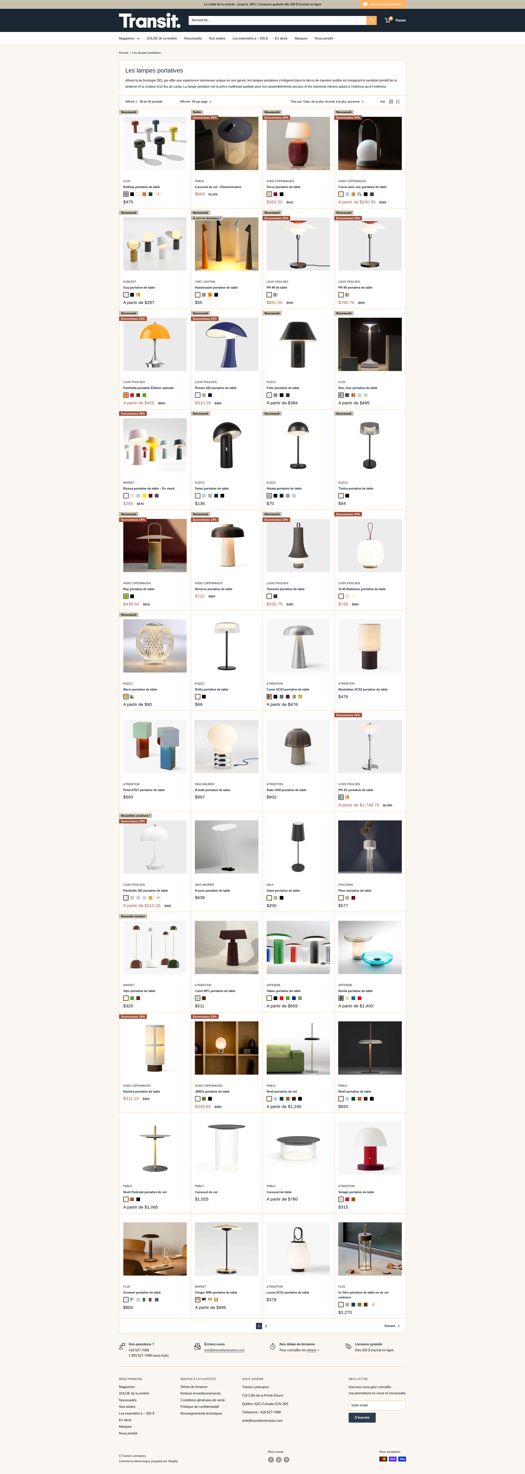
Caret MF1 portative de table (215, 991)
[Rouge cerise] (275, 194)
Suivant (389, 1326)
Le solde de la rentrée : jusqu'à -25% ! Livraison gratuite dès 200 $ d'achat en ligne (262, 4)
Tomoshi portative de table (286, 589)
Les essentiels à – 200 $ (250, 38)
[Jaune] (144, 496)
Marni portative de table (140, 689)
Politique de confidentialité (199, 1406)
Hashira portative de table (141, 1091)
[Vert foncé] (150, 194)
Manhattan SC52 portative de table (363, 689)
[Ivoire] (341, 194)
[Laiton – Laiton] (216, 1300)
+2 (157, 194)
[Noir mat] (132, 295)
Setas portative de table (212, 488)
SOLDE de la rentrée (162, 38)
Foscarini (345, 884)
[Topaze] (347, 998)
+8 (157, 897)
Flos (126, 181)
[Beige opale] (132, 898)
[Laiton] (138, 295)
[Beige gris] (288, 496)
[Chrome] (275, 295)
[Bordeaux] (204, 998)
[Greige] (204, 395)
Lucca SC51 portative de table (288, 1292)
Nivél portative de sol (282, 1091)
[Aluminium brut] (138, 1300)
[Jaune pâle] (353, 596)
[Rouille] (353, 1199)
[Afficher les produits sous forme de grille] (391, 101)
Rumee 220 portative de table (215, 388)
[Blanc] (138, 194)
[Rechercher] (371, 20)
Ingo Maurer (204, 784)
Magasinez (127, 38)
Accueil (123, 52)
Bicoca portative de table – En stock (149, 488)
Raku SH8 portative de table (286, 790)
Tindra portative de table (355, 488)
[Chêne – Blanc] (198, 1300)
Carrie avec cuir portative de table (362, 187)
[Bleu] (294, 998)
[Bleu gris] (281, 696)
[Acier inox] (359, 194)
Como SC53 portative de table (288, 689)
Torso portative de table (283, 187)
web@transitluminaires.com (224, 1350)
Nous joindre (324, 38)
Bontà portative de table (355, 991)
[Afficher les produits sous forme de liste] (398, 101)
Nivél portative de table (354, 1091)
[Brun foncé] (275, 596)
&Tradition (275, 683)
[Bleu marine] (216, 496)
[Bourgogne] (150, 496)
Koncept (129, 281)
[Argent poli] (132, 1300)
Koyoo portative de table (212, 890)
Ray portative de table (138, 589)
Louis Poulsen (277, 281)
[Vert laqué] (144, 1300)
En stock (281, 38)
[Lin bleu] (347, 194)
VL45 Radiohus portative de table (362, 589)
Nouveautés (193, 38)
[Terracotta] (288, 1099)
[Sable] (269, 194)
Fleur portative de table (354, 890)
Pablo (199, 181)
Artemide (274, 985)
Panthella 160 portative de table (145, 890)
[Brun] (138, 395)
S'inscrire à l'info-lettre (386, 4)
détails (311, 1350)
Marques (301, 38)
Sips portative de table (139, 991)
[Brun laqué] (150, 1300)
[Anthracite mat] (157, 1300)
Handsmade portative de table (216, 287)
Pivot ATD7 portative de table (144, 790)
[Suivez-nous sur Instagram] (279, 1459)
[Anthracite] (157, 496)
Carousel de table (279, 1192)
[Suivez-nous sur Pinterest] (286, 1459)
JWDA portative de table (212, 1091)
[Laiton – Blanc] (210, 1300)
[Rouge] (132, 395)
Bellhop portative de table (141, 187)
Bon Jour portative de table (357, 388)
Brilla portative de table (211, 689)
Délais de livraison (194, 1387)
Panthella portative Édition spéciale (148, 388)
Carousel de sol (206, 1192)
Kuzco (271, 382)
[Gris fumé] (341, 998)
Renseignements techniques (201, 1413)
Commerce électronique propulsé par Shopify (148, 1461)
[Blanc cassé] (126, 496)
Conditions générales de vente (202, 1400)
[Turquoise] (353, 998)
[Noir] (132, 194)
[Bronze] (269, 696)
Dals (270, 884)
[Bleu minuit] (210, 395)
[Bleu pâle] (359, 395)
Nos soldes (217, 38)
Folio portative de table (283, 388)
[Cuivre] (353, 395)
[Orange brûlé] (144, 194)
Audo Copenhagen (280, 181)
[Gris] (126, 194)
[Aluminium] (294, 696)
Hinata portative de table (284, 488)
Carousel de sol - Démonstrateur (218, 187)
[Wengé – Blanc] (204, 1300)
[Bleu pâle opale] (138, 898)
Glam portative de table (283, 890)
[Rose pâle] (132, 496)
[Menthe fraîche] (366, 395)
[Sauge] (210, 496)
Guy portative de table (139, 287)
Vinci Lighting (205, 281)
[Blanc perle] (269, 395)
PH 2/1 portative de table (355, 790)
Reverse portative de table (213, 589)
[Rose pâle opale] (144, 898)
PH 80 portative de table (355, 287)
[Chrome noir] (347, 395)
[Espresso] (294, 1099)
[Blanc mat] (126, 295)
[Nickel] (132, 696)
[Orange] (210, 295)
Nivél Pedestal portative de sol (145, 1192)
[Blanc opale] (126, 898)
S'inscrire (362, 1417)
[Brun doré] (353, 194)
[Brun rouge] (288, 696)
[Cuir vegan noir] (288, 395)
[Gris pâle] (198, 998)
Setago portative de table (356, 1192)
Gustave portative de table (142, 1292)
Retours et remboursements (200, 1393)
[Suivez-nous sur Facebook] (271, 1459)
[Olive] (126, 596)
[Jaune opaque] (150, 898)
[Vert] (144, 395)
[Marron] (138, 998)
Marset (129, 482)
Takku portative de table (284, 991)
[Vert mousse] (204, 1099)
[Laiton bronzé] (372, 194)
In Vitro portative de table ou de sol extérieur (363, 1295)
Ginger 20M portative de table (216, 1292)
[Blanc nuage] (198, 395)
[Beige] (341, 1199)
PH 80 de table (277, 287)
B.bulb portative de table (212, 790)
